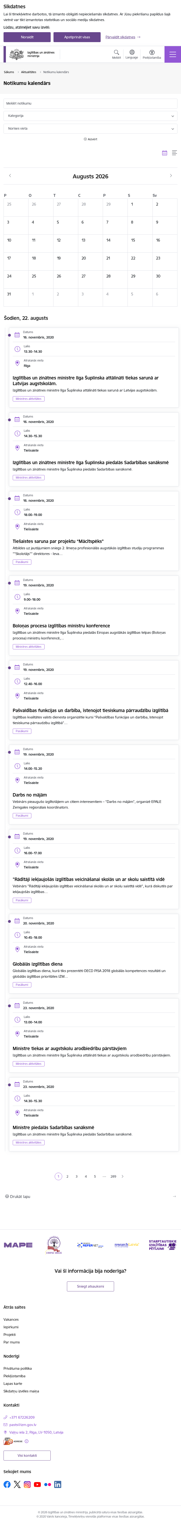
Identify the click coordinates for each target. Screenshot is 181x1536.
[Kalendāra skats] (164, 153)
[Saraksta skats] (174, 153)
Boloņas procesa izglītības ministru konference (61, 626)
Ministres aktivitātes (28, 399)
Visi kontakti (27, 1455)
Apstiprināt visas (77, 37)
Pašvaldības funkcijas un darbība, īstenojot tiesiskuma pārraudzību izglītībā (90, 710)
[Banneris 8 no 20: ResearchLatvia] (90, 1244)
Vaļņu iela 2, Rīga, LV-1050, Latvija (36, 1432)
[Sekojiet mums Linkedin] (57, 1484)
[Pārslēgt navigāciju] (173, 54)
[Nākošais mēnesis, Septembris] (171, 176)
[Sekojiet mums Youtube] (37, 1484)
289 (113, 1176)
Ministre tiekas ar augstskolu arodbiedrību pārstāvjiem (70, 1048)
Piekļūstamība (14, 1376)
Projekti (10, 1334)
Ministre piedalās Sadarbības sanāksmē (53, 1127)
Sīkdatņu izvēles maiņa (21, 1391)
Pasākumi (22, 562)
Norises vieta (17, 128)
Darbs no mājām (30, 795)
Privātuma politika (18, 1368)
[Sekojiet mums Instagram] (27, 1484)
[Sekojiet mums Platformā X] (17, 1484)
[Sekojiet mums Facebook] (7, 1484)
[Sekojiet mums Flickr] (47, 1484)
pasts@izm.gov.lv (22, 1424)
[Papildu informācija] (26, 1441)
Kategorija (15, 116)
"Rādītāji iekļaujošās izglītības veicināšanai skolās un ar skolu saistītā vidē (89, 879)
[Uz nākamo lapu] (123, 1176)
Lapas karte (13, 1383)
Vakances (11, 1319)
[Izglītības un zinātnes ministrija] (31, 54)
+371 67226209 (22, 1417)
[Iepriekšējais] (9, 1245)
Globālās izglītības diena (37, 964)
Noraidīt (27, 37)
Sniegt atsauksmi (90, 1286)
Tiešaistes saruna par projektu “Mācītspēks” (58, 541)
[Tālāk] (172, 1245)
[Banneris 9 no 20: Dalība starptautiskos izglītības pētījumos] (126, 1244)
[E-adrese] (13, 1441)
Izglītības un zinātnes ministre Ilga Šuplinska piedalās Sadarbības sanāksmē (91, 462)
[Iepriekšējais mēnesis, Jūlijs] (10, 176)
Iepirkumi (11, 1327)
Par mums (12, 1342)
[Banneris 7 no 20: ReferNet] (54, 1244)
